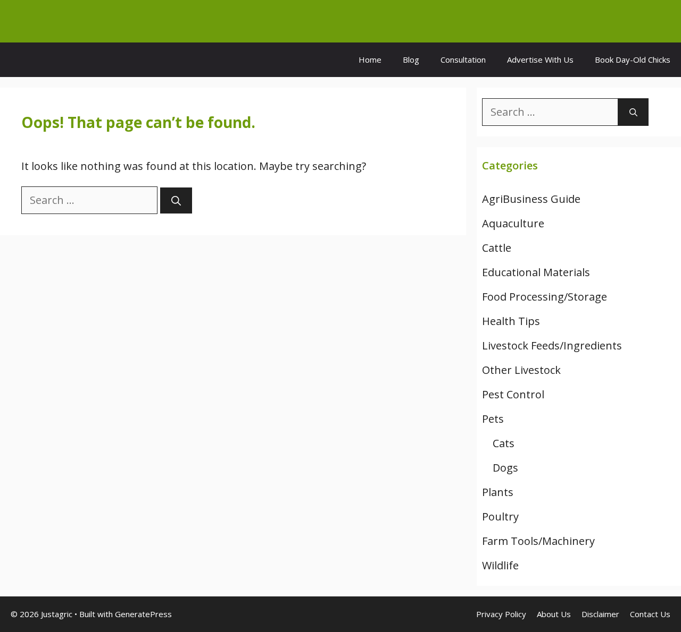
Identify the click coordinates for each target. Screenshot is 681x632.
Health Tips (511, 321)
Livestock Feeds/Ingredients (552, 345)
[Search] (176, 200)
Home (370, 59)
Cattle (496, 248)
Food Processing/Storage (544, 296)
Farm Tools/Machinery (538, 541)
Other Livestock (521, 370)
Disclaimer (600, 614)
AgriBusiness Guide (531, 199)
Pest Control (513, 394)
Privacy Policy (501, 614)
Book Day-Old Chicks (632, 59)
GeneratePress (143, 614)
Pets (493, 419)
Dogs (505, 467)
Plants (497, 492)
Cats (503, 443)
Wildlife (500, 565)
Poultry (500, 516)
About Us (554, 614)
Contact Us (650, 614)
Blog (411, 59)
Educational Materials (536, 272)
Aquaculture (513, 223)
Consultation (463, 59)
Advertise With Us (540, 59)
